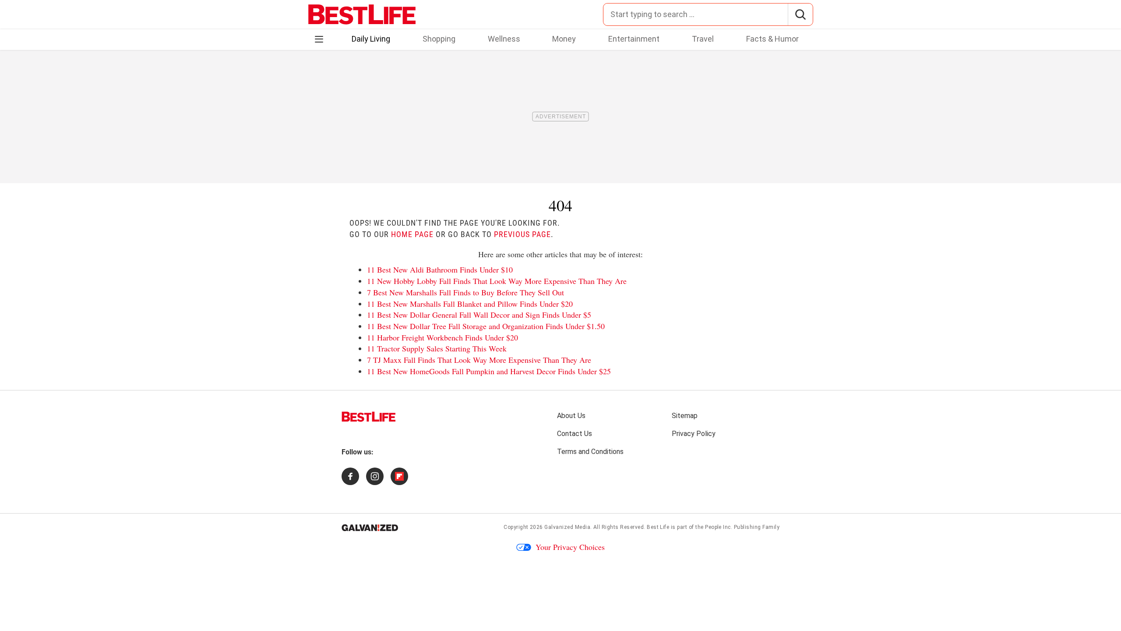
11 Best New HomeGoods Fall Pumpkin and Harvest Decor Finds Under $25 (489, 371)
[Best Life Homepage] (362, 14)
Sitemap (685, 415)
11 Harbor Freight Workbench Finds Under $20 (442, 337)
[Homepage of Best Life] (368, 416)
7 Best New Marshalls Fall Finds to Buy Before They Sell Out (465, 292)
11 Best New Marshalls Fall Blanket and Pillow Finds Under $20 (470, 303)
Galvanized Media (567, 527)
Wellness (504, 38)
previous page (522, 234)
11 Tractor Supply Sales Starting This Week (437, 348)
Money (564, 38)
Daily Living (371, 38)
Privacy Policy (694, 433)
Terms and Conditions (590, 451)
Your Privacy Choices (570, 547)
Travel (703, 38)
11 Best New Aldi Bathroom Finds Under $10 (440, 269)
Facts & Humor (772, 38)
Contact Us (574, 433)
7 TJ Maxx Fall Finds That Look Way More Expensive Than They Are (479, 359)
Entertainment (633, 38)
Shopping (439, 38)
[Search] (800, 14)
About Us (571, 415)
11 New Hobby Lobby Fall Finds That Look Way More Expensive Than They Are (497, 281)
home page (412, 234)
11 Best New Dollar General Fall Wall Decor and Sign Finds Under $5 (479, 314)
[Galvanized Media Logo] (370, 527)
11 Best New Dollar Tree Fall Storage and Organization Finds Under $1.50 (486, 326)
